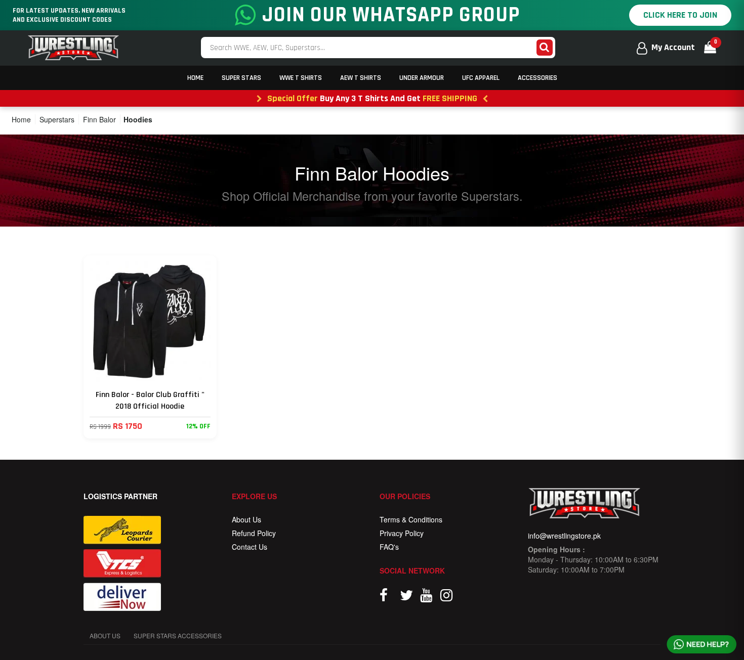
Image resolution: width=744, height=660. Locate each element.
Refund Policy (254, 533)
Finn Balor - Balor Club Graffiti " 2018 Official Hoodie (150, 400)
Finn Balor (99, 119)
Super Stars (241, 77)
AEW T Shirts (360, 77)
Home (195, 77)
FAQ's (389, 547)
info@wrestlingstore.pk (564, 536)
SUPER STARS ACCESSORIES (178, 635)
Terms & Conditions (411, 519)
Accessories (537, 77)
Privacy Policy (402, 533)
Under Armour (421, 77)
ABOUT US (105, 635)
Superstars (56, 119)
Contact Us (249, 547)
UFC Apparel (481, 77)
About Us (246, 519)
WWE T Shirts (300, 77)
